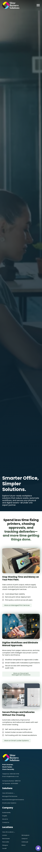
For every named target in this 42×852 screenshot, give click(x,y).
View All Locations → (8, 832)
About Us (5, 819)
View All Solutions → (8, 793)
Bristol (23, 845)
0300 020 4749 (14, 774)
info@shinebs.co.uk (12, 776)
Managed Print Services (9, 796)
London (4, 835)
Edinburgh (25, 842)
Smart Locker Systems (9, 803)
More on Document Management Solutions (21, 674)
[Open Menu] (38, 5)
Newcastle (5, 842)
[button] (38, 848)
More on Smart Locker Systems (16, 740)
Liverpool (24, 838)
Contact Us (5, 822)
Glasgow (5, 845)
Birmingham (25, 835)
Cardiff (4, 848)
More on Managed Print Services (17, 605)
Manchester (6, 838)
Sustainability (6, 812)
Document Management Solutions (13, 800)
